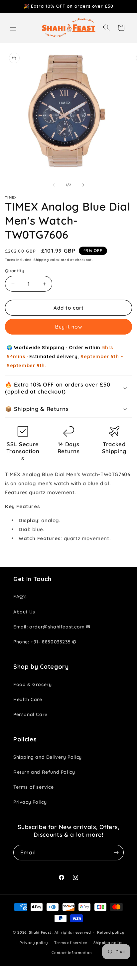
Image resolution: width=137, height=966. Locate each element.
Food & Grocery (32, 684)
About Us (24, 612)
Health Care (27, 699)
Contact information (71, 952)
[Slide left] (54, 185)
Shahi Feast (40, 932)
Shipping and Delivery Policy (47, 757)
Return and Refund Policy (44, 772)
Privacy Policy (30, 802)
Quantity (14, 270)
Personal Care (30, 714)
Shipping (41, 260)
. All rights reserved (72, 932)
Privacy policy (34, 942)
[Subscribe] (116, 852)
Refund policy (110, 932)
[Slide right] (83, 185)
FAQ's (20, 596)
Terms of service (33, 787)
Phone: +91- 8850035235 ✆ (44, 642)
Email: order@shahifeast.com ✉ (51, 627)
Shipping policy (108, 942)
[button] (13, 27)
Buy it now (68, 327)
